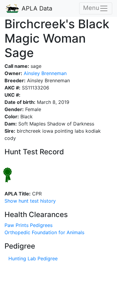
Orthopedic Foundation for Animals (44, 232)
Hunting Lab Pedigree (33, 258)
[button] (30, 201)
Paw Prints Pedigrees (28, 225)
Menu (91, 7)
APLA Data (36, 8)
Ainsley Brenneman (44, 73)
